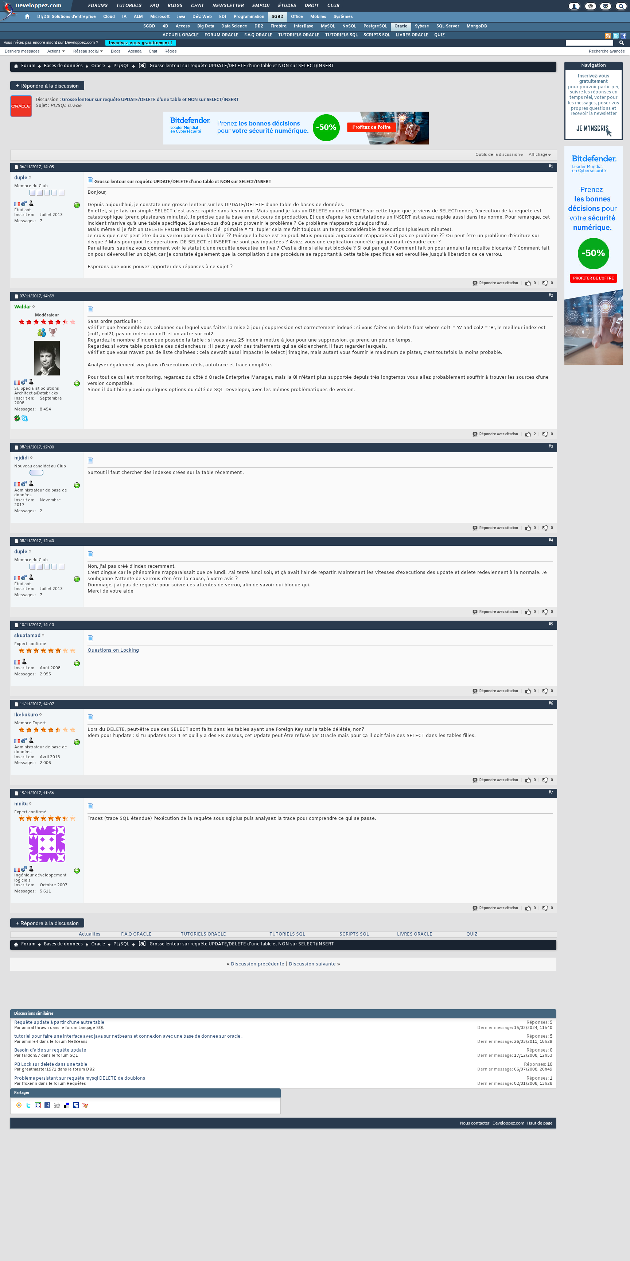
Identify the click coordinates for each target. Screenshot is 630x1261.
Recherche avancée (607, 51)
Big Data (205, 26)
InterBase (304, 26)
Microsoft (160, 16)
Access (183, 26)
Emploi (260, 6)
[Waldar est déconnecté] (47, 359)
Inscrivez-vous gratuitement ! (140, 43)
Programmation (249, 16)
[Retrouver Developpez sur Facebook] (623, 36)
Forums (97, 6)
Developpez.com (508, 1123)
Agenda (134, 51)
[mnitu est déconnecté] (47, 845)
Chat (197, 6)
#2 (551, 295)
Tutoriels (128, 6)
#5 (551, 624)
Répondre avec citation (498, 283)
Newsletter (227, 6)
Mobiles (318, 16)
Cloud (109, 16)
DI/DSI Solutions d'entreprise (66, 16)
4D (165, 26)
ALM (138, 16)
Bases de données (63, 66)
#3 (551, 446)
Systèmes (343, 16)
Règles (170, 51)
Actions (54, 51)
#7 (551, 792)
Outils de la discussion (497, 154)
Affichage (538, 154)
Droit (311, 6)
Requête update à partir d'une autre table (59, 1023)
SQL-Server (447, 26)
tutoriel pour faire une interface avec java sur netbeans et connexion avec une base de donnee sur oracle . (128, 1037)
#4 (551, 540)
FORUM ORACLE (221, 35)
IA (124, 16)
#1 (551, 166)
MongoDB (477, 26)
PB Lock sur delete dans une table (50, 1065)
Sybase (422, 26)
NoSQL (349, 26)
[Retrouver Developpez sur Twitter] (616, 36)
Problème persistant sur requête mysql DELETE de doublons (79, 1078)
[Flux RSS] (608, 36)
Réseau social (85, 51)
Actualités (89, 934)
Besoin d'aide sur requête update (50, 1050)
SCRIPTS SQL (376, 35)
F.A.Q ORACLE (258, 35)
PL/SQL (121, 66)
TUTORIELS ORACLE (298, 35)
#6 (551, 703)
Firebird (279, 26)
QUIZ (439, 35)
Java (181, 16)
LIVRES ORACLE (412, 35)
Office (297, 16)
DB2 (258, 26)
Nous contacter (475, 1123)
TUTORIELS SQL (341, 35)
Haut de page (539, 1123)
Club (332, 6)
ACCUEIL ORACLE (181, 35)
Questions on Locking (113, 650)
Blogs (175, 6)
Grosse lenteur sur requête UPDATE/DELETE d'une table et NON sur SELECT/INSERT (150, 100)
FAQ (154, 6)
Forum (28, 66)
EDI (222, 16)
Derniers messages (22, 51)
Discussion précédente (257, 964)
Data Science (234, 26)
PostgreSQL (375, 26)
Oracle (401, 26)
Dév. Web (202, 16)
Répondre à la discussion (47, 85)
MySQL (328, 26)
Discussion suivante (312, 964)
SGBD (278, 16)
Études (286, 6)
